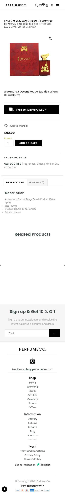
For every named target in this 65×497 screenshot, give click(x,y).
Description (15, 182)
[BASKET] (52, 5)
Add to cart (28, 143)
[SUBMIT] (54, 333)
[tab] (15, 182)
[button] (57, 5)
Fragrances (20, 21)
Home (7, 21)
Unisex (34, 21)
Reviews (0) (36, 182)
